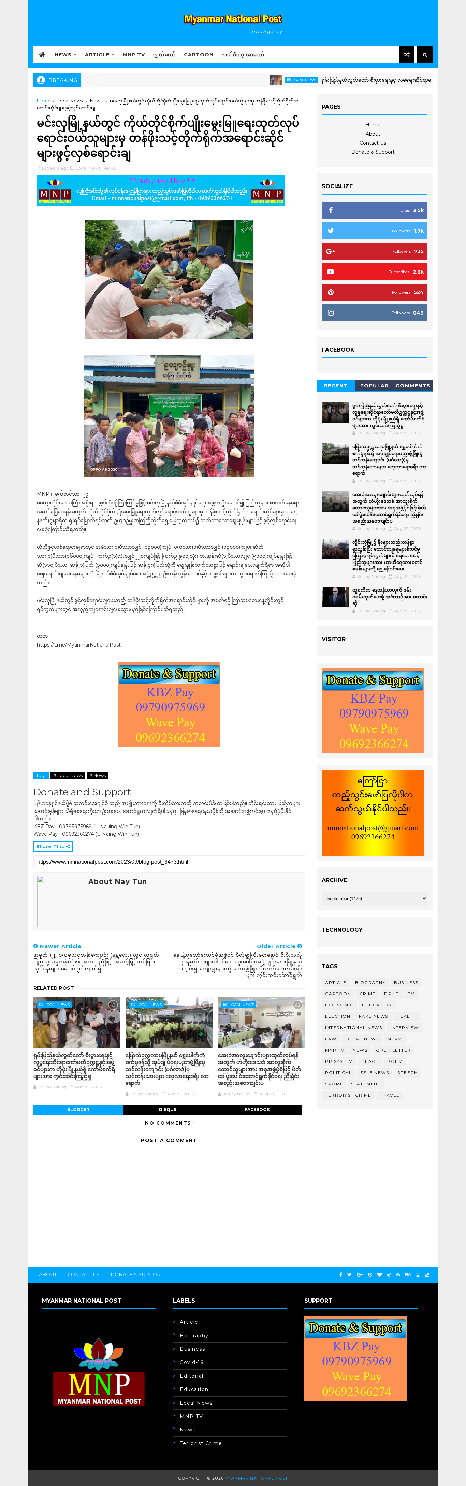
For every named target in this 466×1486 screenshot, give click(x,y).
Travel (389, 1095)
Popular (374, 386)
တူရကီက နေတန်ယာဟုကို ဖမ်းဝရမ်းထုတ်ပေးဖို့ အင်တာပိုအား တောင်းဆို (389, 596)
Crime (368, 993)
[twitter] (349, 1274)
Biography (370, 982)
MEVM (394, 1038)
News (63, 55)
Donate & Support (373, 152)
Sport (334, 1083)
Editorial (192, 1376)
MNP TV (134, 55)
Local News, (88, 168)
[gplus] (360, 1274)
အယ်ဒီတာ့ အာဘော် (243, 55)
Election (337, 1016)
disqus (167, 1109)
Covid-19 (192, 1362)
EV (411, 993)
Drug (391, 993)
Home (44, 100)
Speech (407, 1072)
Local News (276, 80)
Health (406, 1016)
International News (353, 1027)
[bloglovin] (380, 1274)
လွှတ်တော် (164, 55)
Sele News (375, 1072)
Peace (370, 1061)
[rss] (398, 1274)
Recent (336, 386)
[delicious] (427, 1274)
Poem (395, 1061)
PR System (339, 1061)
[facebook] (341, 1274)
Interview (405, 1027)
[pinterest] (370, 1274)
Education (377, 1005)
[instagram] (418, 1274)
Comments (413, 386)
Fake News (373, 1016)
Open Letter (393, 1050)
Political (338, 1072)
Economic (339, 1005)
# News (97, 775)
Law (331, 1038)
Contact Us (373, 143)
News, (109, 168)
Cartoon (199, 55)
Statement (366, 1083)
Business (406, 982)
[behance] (408, 1274)
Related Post (53, 988)
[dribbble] (389, 1274)
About (373, 134)
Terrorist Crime (348, 1095)
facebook (257, 1109)
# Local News (68, 775)
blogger (78, 1109)
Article (97, 55)
